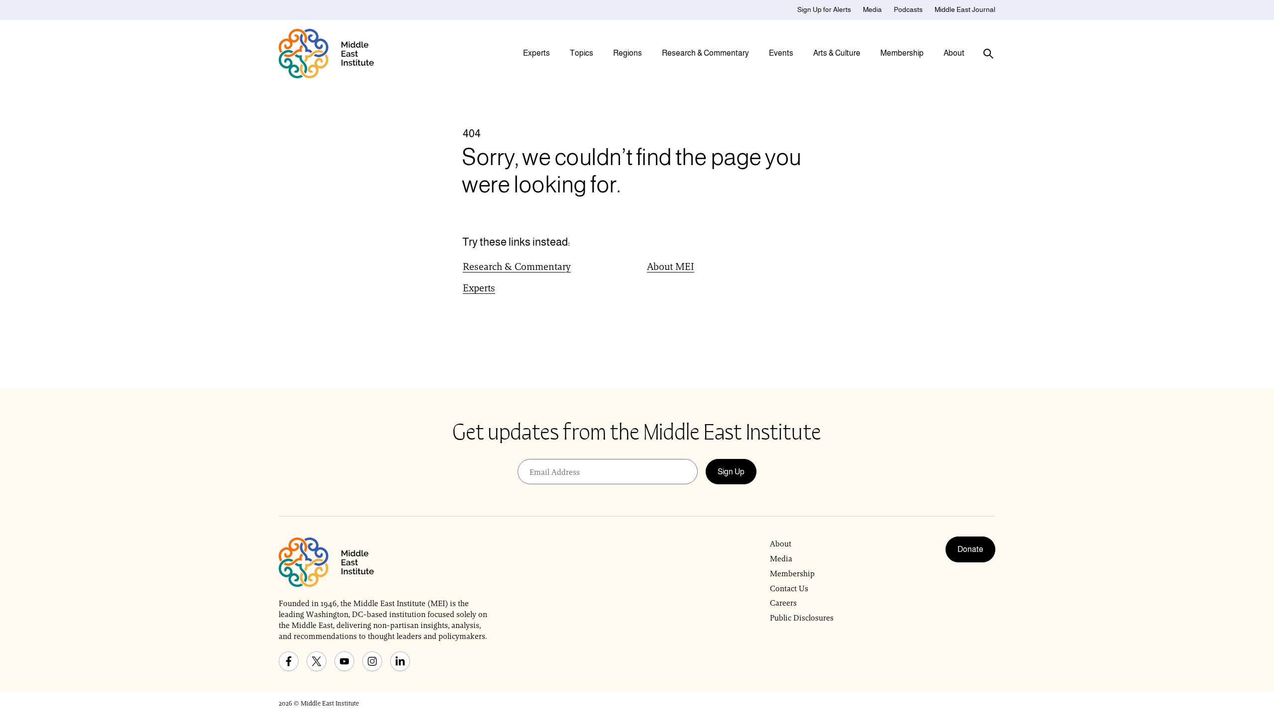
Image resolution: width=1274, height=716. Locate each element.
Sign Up (731, 471)
